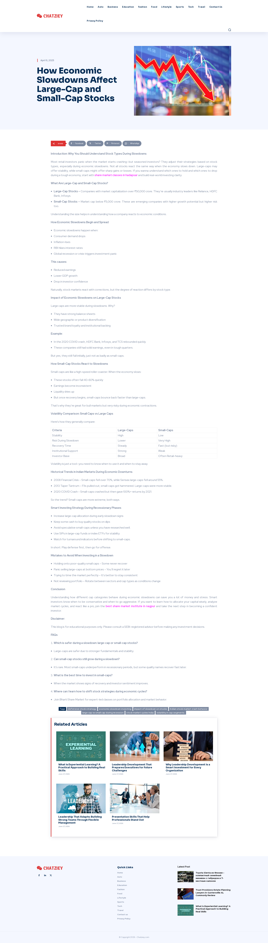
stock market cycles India (140, 712)
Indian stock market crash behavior (189, 708)
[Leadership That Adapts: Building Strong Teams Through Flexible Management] (81, 798)
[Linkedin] (45, 875)
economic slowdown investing (115, 708)
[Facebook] (39, 875)
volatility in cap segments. (171, 712)
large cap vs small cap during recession (103, 712)
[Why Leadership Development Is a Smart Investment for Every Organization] (188, 746)
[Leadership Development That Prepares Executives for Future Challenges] (134, 746)
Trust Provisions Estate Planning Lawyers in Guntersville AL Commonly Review (213, 893)
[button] (229, 29)
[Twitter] (51, 875)
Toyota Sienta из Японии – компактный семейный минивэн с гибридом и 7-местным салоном (210, 877)
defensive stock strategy (82, 708)
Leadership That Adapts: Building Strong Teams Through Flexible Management (80, 819)
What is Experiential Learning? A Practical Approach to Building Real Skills (81, 767)
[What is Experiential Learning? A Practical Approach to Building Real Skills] (81, 746)
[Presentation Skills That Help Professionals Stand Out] (134, 798)
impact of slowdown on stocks (150, 708)
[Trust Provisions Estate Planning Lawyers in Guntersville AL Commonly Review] (186, 894)
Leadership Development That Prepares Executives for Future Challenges (132, 767)
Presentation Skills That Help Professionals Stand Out (131, 818)
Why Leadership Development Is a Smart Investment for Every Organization (188, 767)
